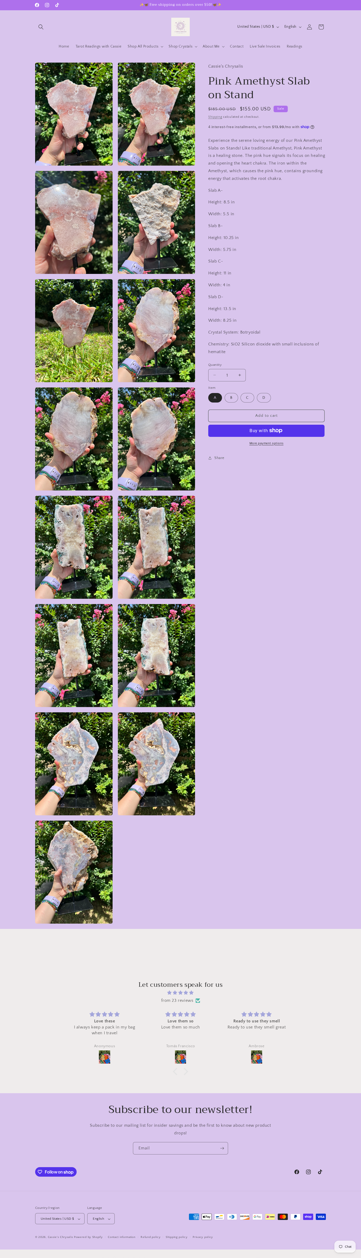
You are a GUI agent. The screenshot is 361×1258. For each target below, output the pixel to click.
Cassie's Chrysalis (60, 1237)
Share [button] (219, 458)
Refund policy (150, 1237)
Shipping (215, 116)
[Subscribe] (222, 1148)
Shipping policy (177, 1237)
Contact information (121, 1237)
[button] (41, 27)
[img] (180, 993)
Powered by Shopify (88, 1237)
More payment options (266, 443)
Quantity (215, 364)
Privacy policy (203, 1237)
